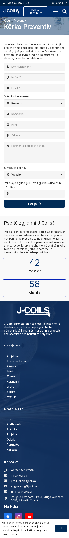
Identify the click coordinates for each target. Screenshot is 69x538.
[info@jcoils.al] (7, 475)
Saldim (11, 391)
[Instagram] (18, 517)
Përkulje (12, 366)
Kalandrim (13, 381)
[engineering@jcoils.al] (7, 486)
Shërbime (12, 429)
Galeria (11, 439)
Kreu (10, 419)
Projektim (13, 356)
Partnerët (13, 444)
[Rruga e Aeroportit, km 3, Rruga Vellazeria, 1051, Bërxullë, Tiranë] (7, 498)
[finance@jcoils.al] (7, 491)
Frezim (11, 371)
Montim (11, 396)
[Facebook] (8, 517)
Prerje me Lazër (16, 361)
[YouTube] (29, 517)
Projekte (12, 434)
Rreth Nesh (14, 424)
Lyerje (10, 386)
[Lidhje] (12, 11)
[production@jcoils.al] (7, 481)
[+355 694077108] (7, 470)
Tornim (11, 376)
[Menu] (55, 11)
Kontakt (12, 449)
